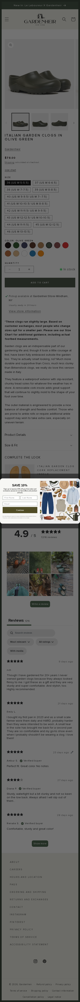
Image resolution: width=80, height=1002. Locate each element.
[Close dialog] (78, 480)
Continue (20, 510)
